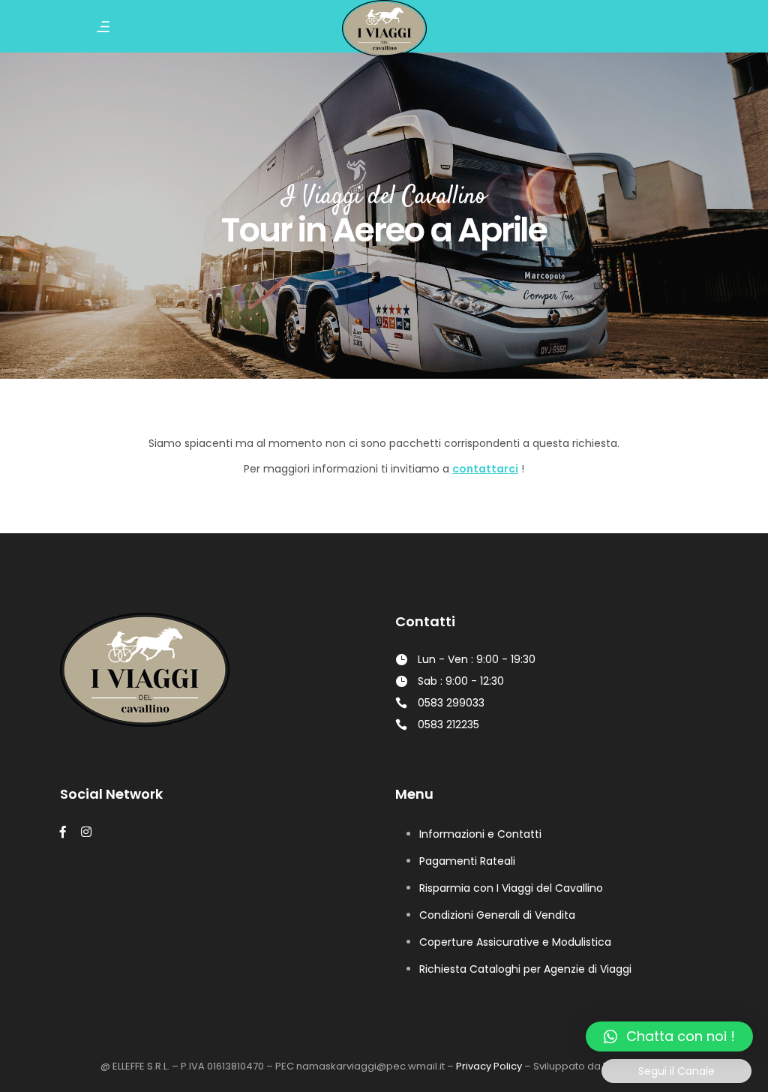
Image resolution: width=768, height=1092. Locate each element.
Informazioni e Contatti (480, 834)
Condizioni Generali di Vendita (497, 915)
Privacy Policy (489, 1066)
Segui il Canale (676, 1071)
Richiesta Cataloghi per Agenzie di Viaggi (525, 969)
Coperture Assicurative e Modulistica (515, 942)
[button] (669, 1037)
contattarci (485, 468)
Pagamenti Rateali (467, 861)
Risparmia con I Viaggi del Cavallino (511, 888)
